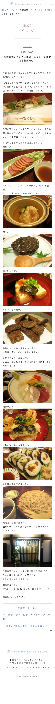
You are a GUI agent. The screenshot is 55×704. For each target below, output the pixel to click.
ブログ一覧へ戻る (28, 608)
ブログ (27, 46)
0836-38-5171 (17, 668)
